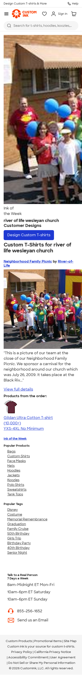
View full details (18, 389)
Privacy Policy (21, 652)
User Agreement (62, 657)
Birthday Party (19, 543)
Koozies (13, 480)
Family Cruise (17, 529)
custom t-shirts (63, 646)
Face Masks (16, 461)
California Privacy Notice (52, 652)
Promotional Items (48, 641)
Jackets (13, 475)
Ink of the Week (15, 439)
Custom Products (19, 641)
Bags (11, 451)
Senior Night (17, 553)
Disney (12, 510)
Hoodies (13, 470)
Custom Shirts (18, 456)
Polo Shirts (15, 485)
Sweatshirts (16, 489)
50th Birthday (18, 534)
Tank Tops (15, 494)
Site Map (70, 641)
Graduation (16, 524)
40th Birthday (18, 548)
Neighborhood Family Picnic (28, 261)
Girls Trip (14, 538)
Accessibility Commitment (28, 657)
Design (28, 235)
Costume (14, 514)
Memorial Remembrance (27, 519)
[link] (24, 13)
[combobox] (41, 25)
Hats (11, 466)
